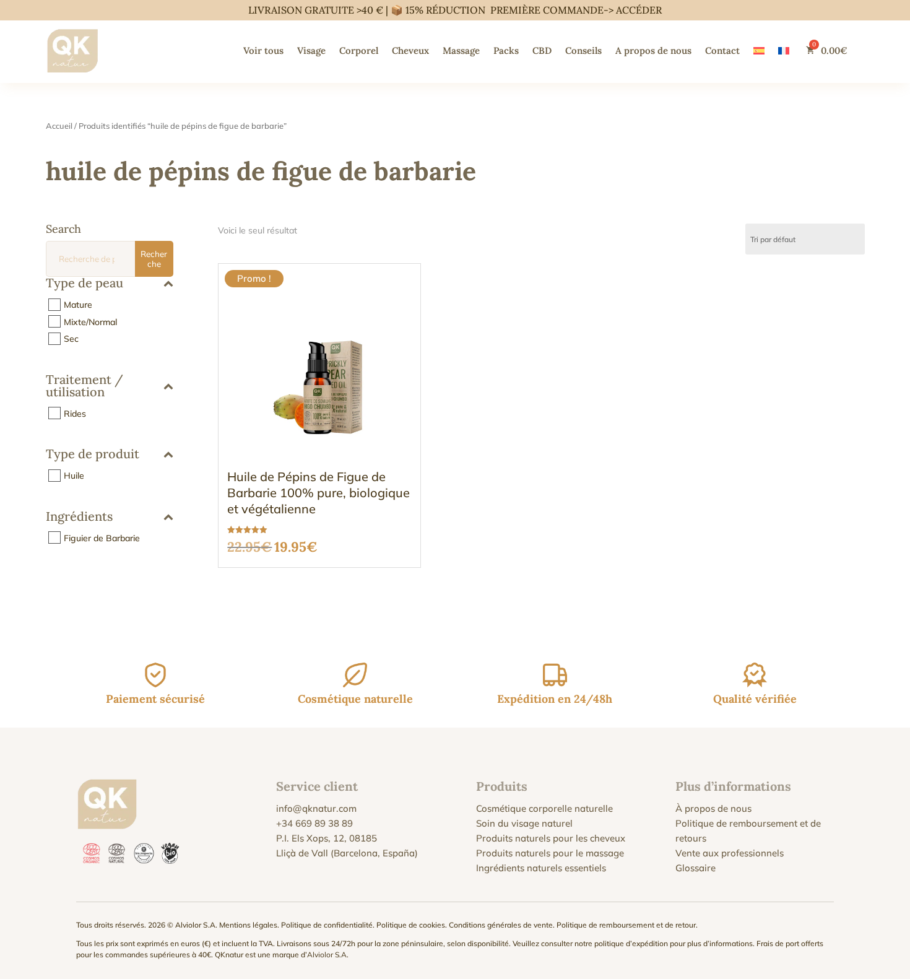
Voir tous (263, 50)
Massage (461, 50)
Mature (78, 304)
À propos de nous (713, 808)
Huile (74, 475)
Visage (311, 50)
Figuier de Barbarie (102, 537)
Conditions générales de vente (501, 924)
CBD (542, 50)
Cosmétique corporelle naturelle (544, 808)
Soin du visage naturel (524, 823)
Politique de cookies (410, 924)
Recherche (154, 259)
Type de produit (92, 454)
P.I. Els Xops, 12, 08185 (326, 838)
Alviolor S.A (327, 954)
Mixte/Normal (90, 321)
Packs (506, 50)
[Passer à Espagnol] (759, 50)
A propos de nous (653, 50)
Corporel (358, 50)
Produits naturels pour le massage (550, 853)
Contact (722, 50)
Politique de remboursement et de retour (626, 924)
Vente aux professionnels (729, 853)
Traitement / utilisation (84, 386)
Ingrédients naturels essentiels (541, 868)
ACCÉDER (639, 10)
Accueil (59, 126)
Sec (71, 338)
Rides (75, 413)
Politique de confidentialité (327, 924)
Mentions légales (248, 924)
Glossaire (695, 868)
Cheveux (410, 50)
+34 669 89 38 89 (314, 823)
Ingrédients (79, 517)
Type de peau (84, 283)
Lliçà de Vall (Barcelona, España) (347, 853)
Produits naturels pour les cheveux (550, 838)
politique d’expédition (631, 943)
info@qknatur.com (316, 808)
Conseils (583, 50)
